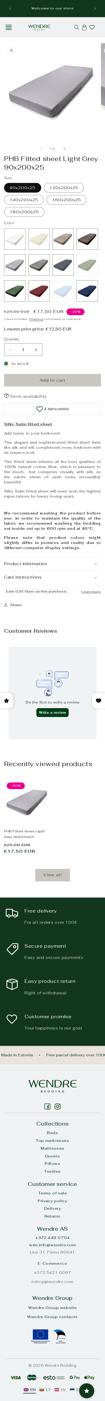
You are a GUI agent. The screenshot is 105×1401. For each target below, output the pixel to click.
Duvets (52, 1156)
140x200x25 (24, 199)
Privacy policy (52, 1200)
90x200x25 (23, 187)
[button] (8, 27)
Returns (52, 1216)
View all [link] (52, 874)
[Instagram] (47, 1106)
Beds (52, 1132)
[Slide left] (41, 149)
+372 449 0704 (52, 1237)
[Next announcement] (95, 8)
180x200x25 (24, 211)
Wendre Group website (52, 1307)
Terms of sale (52, 1193)
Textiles (52, 1171)
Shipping (36, 319)
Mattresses (52, 1148)
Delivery (52, 1208)
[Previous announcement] (10, 8)
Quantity (11, 339)
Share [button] (16, 604)
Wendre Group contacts (52, 1316)
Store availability (28, 396)
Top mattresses (52, 1140)
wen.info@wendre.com (52, 1244)
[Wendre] (52, 1086)
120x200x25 (64, 187)
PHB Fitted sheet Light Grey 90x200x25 (24, 834)
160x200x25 (66, 199)
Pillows (52, 1163)
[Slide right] (64, 149)
